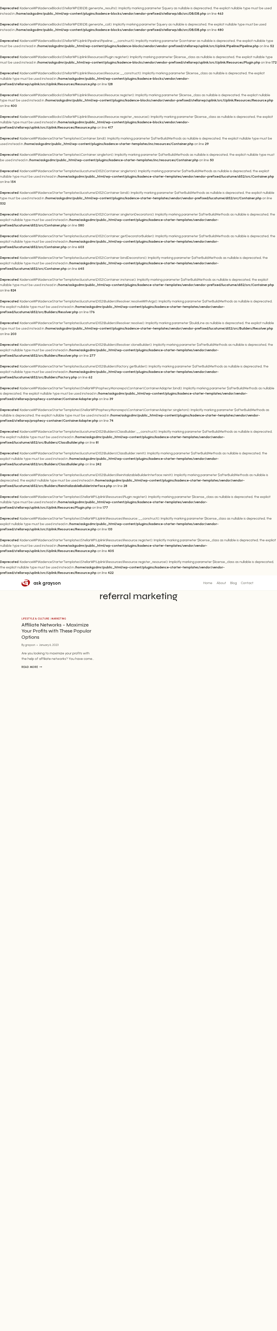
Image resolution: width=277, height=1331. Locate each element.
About (221, 583)
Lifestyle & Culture (35, 618)
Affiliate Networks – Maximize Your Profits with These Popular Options (56, 631)
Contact (247, 583)
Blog (233, 583)
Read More (31, 667)
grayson (30, 645)
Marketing (58, 618)
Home (207, 583)
